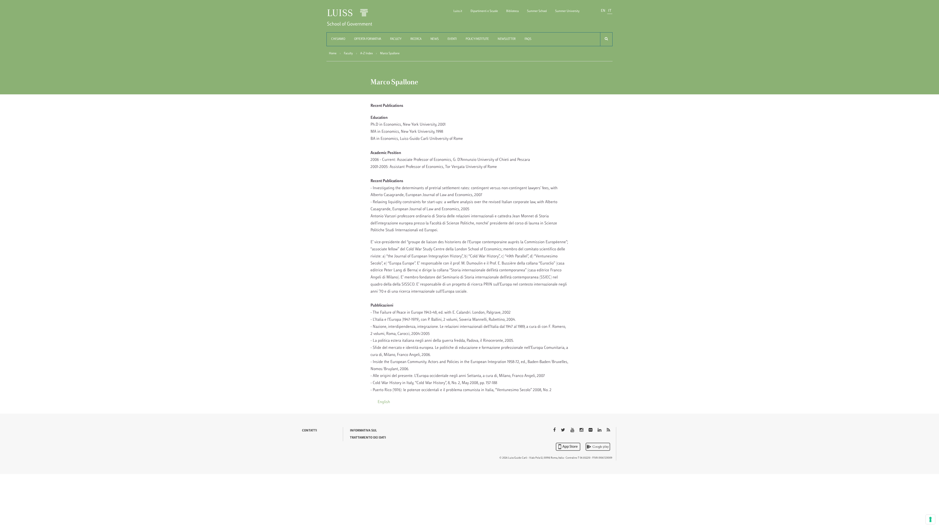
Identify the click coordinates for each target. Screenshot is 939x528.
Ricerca (416, 39)
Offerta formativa (367, 39)
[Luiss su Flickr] (591, 430)
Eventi (452, 39)
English (384, 402)
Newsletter (506, 39)
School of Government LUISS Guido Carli (353, 20)
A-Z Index (366, 53)
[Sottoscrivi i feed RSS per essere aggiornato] (608, 430)
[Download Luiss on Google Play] (598, 447)
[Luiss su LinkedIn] (600, 430)
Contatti (309, 430)
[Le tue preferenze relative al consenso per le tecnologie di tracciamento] (930, 519)
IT (609, 11)
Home (332, 53)
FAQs (528, 39)
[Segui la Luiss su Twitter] (563, 430)
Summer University (567, 11)
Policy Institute (477, 39)
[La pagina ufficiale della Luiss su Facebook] (555, 430)
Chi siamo (338, 39)
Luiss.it (457, 11)
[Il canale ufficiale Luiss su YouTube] (572, 430)
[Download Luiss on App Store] (568, 447)
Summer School (537, 11)
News (434, 39)
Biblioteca (512, 11)
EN (603, 11)
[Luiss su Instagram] (582, 430)
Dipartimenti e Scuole (484, 11)
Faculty (395, 39)
